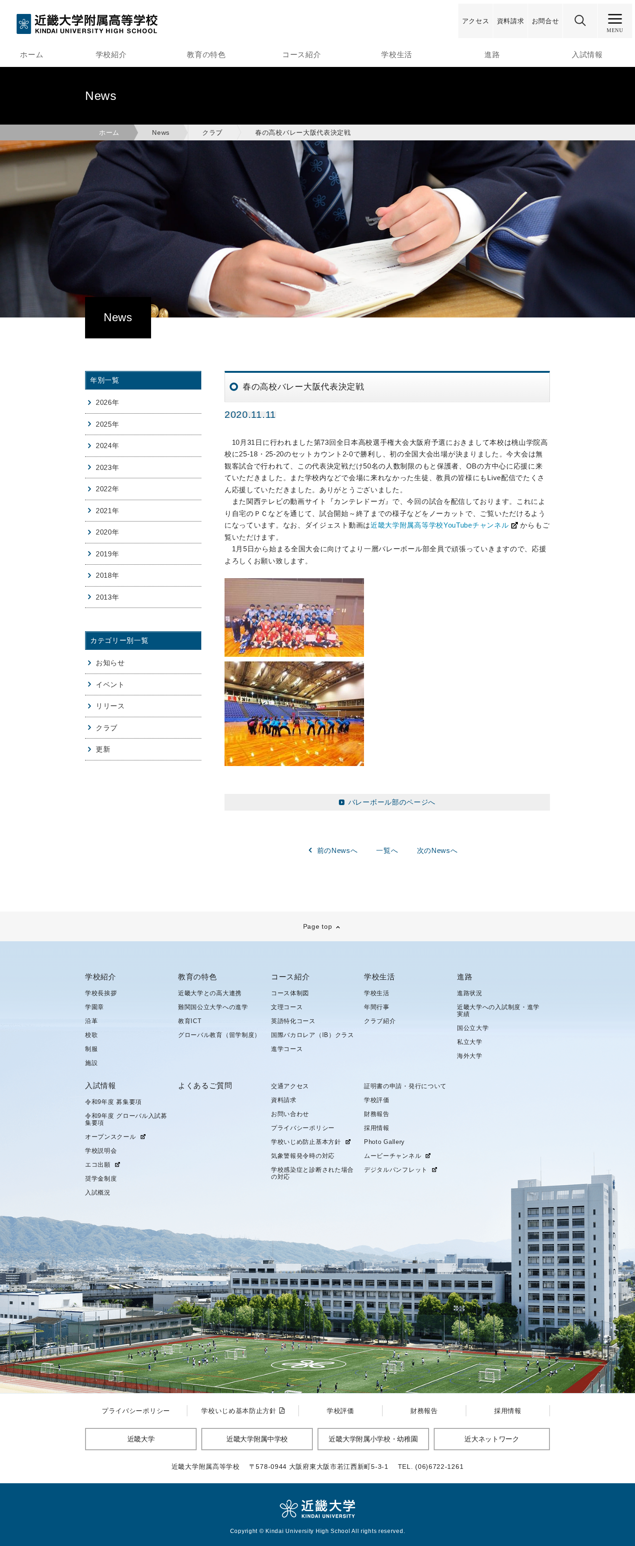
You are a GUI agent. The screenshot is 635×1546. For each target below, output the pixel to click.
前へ (337, 850)
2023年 (107, 467)
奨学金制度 (101, 1178)
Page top (317, 926)
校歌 (91, 1034)
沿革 (91, 1020)
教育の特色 (206, 55)
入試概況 (98, 1192)
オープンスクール (110, 1137)
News (161, 132)
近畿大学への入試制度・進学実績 (498, 1010)
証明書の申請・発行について (405, 1086)
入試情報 (587, 55)
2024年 (107, 445)
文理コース (287, 1007)
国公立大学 (473, 1027)
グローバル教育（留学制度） (219, 1034)
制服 (91, 1048)
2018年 (107, 575)
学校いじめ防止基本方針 (306, 1142)
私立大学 (470, 1041)
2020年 (107, 532)
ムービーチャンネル (392, 1156)
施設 (91, 1062)
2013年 (107, 597)
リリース (110, 706)
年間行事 (377, 1007)
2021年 (107, 511)
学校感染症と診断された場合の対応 (312, 1173)
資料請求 (284, 1100)
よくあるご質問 (205, 1086)
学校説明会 (101, 1150)
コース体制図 (290, 993)
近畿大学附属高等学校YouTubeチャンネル (439, 525)
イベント (110, 684)
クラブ (212, 132)
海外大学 (470, 1055)
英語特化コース (293, 1020)
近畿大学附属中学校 (257, 1439)
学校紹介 (111, 55)
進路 (492, 55)
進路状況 (470, 993)
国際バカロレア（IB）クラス (312, 1034)
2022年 (107, 489)
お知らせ (110, 663)
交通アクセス (290, 1086)
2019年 (107, 554)
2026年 (107, 402)
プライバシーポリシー (303, 1127)
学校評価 (377, 1100)
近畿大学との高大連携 (210, 993)
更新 (103, 749)
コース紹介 (301, 55)
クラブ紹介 (380, 1020)
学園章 (94, 1007)
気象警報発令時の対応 (303, 1155)
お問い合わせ (290, 1113)
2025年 (107, 424)
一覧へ (387, 850)
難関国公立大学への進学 (213, 1007)
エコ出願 (98, 1165)
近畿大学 (141, 1439)
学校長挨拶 (101, 993)
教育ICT (190, 1020)
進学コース (287, 1048)
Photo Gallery (384, 1141)
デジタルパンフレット (396, 1170)
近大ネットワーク (491, 1439)
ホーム (31, 55)
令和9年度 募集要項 (113, 1101)
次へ (437, 850)
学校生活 (396, 55)
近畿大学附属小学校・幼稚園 (373, 1439)
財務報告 (377, 1113)
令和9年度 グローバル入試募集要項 (126, 1119)
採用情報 (377, 1127)
